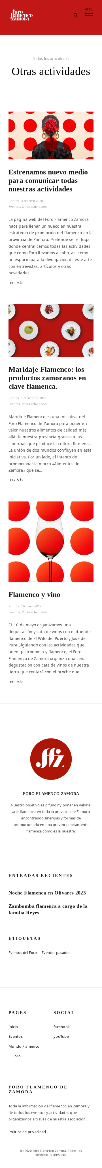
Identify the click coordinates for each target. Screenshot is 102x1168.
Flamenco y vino (34, 594)
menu (89, 9)
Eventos (14, 206)
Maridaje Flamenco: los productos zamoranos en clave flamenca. (47, 377)
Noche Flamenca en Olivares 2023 (47, 893)
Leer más (15, 283)
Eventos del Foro (22, 952)
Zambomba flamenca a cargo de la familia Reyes (48, 909)
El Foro (14, 1055)
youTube (61, 1036)
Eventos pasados (56, 952)
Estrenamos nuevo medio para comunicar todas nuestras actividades (48, 180)
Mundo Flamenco (23, 1046)
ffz (17, 200)
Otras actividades (34, 206)
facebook (62, 1026)
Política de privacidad (27, 1131)
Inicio (13, 1026)
